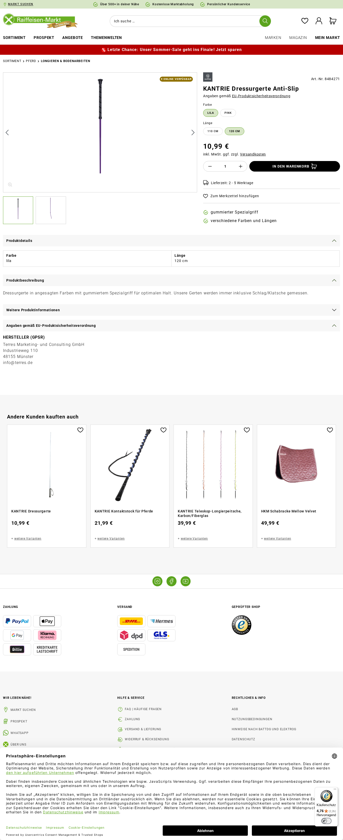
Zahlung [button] (10, 607)
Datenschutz (243, 739)
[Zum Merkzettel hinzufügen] (80, 429)
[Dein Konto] (319, 21)
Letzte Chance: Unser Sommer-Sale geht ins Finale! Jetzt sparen (174, 49)
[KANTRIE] (207, 77)
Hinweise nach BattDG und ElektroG (264, 729)
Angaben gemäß (247, 96)
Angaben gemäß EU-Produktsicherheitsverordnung (51, 326)
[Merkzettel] (305, 21)
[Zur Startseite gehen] (43, 21)
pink (228, 113)
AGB (235, 709)
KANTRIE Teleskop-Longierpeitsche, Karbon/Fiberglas (210, 513)
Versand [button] (124, 607)
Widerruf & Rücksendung (147, 739)
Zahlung (132, 719)
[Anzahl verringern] (210, 166)
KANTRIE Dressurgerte (31, 511)
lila (210, 113)
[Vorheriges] (7, 132)
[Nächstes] (193, 132)
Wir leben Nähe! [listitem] (17, 698)
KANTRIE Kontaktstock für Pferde (124, 511)
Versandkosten (253, 154)
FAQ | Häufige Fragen (143, 709)
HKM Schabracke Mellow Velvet (289, 511)
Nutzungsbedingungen (252, 719)
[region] (100, 148)
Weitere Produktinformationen (33, 310)
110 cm (212, 131)
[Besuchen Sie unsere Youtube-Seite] (186, 581)
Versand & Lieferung (143, 729)
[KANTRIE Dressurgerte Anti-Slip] (100, 132)
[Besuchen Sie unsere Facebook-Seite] (171, 581)
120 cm (234, 131)
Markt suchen (23, 710)
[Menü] (335, 790)
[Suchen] (265, 21)
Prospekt (19, 721)
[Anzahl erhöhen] (241, 166)
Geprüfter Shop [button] (246, 607)
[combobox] (189, 21)
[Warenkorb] (333, 21)
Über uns (18, 744)
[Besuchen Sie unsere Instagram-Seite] (157, 581)
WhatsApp (20, 733)
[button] (19, 210)
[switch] (326, 821)
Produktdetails (19, 241)
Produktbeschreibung (25, 280)
